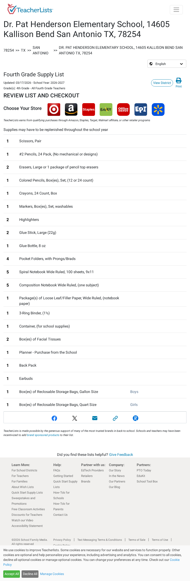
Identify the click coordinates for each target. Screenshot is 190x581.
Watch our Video (22, 520)
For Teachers (20, 476)
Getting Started (63, 476)
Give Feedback (121, 454)
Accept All (12, 574)
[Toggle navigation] (176, 9)
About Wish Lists (23, 487)
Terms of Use (160, 539)
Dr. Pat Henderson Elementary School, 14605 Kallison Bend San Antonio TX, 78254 (121, 50)
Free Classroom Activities (28, 509)
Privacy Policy (62, 539)
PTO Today (144, 470)
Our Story (115, 470)
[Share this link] (115, 418)
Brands (85, 481)
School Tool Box (147, 481)
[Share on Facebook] (54, 418)
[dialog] (95, 563)
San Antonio (40, 50)
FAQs (56, 470)
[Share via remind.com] (135, 418)
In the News (117, 476)
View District (162, 83)
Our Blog (114, 487)
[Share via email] (95, 418)
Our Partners (117, 481)
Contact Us (60, 514)
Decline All (30, 574)
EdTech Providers (92, 470)
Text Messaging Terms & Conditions (99, 539)
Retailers (87, 476)
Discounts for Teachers (27, 514)
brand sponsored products (43, 435)
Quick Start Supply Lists (27, 492)
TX (23, 50)
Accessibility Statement (27, 526)
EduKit (141, 476)
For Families (20, 481)
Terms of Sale (136, 539)
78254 (8, 50)
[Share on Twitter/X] (75, 418)
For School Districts (24, 470)
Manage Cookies (52, 574)
